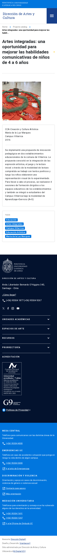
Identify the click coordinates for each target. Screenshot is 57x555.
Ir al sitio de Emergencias (17, 469)
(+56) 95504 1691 (14, 513)
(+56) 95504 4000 (14, 443)
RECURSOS (8, 338)
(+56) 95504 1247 (14, 518)
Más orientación (13, 494)
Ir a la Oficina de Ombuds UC (19, 523)
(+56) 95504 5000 (14, 463)
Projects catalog (20, 27)
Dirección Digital (18, 539)
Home (4, 27)
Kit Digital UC (18, 551)
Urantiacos (24, 543)
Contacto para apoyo (16, 488)
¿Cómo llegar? (9, 295)
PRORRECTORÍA (11, 347)
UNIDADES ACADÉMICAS (16, 319)
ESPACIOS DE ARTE (13, 329)
